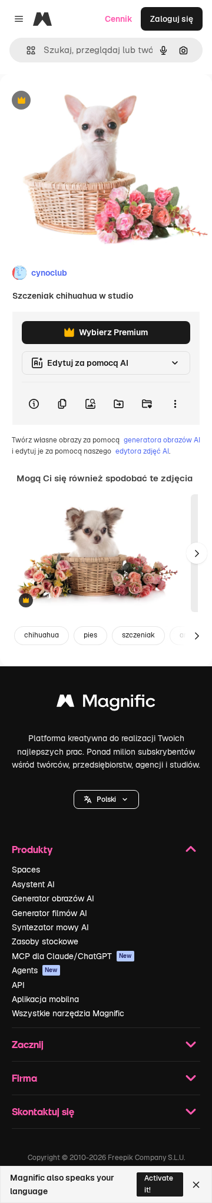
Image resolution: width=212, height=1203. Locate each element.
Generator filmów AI (49, 913)
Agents (35, 970)
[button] (106, 799)
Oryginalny (81, 101)
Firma (24, 1078)
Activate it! (158, 1184)
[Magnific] (106, 704)
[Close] (196, 1185)
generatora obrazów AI (162, 440)
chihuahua (41, 635)
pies (90, 635)
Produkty (32, 849)
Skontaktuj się (43, 1111)
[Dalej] (196, 553)
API (18, 985)
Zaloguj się (171, 19)
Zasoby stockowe (45, 941)
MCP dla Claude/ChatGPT (72, 956)
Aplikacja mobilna (45, 999)
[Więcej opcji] (175, 403)
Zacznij (28, 1044)
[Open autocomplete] (26, 50)
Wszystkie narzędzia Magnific (68, 1013)
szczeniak (138, 635)
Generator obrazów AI (53, 898)
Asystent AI (33, 884)
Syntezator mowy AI (50, 927)
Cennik (118, 19)
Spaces (26, 869)
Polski (106, 799)
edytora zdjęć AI (142, 451)
